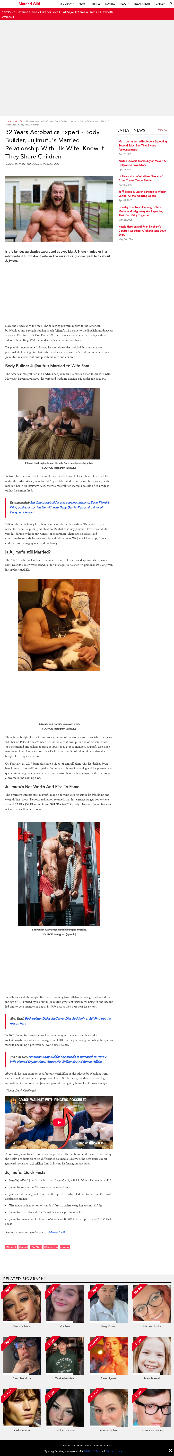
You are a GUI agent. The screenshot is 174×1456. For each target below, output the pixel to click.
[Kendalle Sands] (22, 1322)
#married (23, 1247)
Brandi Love (50, 12)
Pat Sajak (67, 12)
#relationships (51, 1247)
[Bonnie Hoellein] (109, 1426)
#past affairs (35, 1247)
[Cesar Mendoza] (22, 1374)
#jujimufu (64, 1247)
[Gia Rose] (65, 1322)
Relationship (142, 3)
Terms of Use (114, 1451)
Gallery (161, 3)
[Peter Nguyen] (109, 1374)
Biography (67, 3)
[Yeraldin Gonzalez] (65, 1426)
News (82, 3)
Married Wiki (29, 4)
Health (124, 3)
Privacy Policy (92, 1451)
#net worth (11, 1247)
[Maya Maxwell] (152, 1374)
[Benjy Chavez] (109, 1322)
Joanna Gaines (28, 12)
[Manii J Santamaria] (152, 1426)
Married (110, 3)
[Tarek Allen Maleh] (65, 1374)
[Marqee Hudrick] (152, 1322)
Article (95, 3)
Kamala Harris (87, 12)
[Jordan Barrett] (22, 1426)
